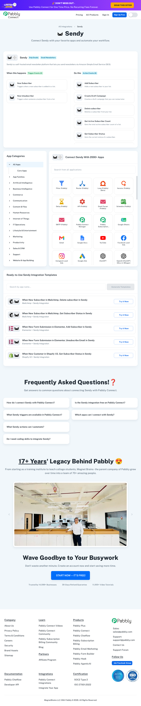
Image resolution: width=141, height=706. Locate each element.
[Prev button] (9, 514)
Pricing (79, 15)
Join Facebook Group (122, 663)
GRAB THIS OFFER (123, 5)
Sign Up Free (119, 15)
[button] (36, 403)
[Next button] (131, 514)
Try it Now (124, 301)
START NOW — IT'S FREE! (71, 575)
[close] (139, 3)
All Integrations (65, 26)
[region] (36, 110)
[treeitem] (25, 168)
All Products (92, 15)
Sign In (105, 15)
